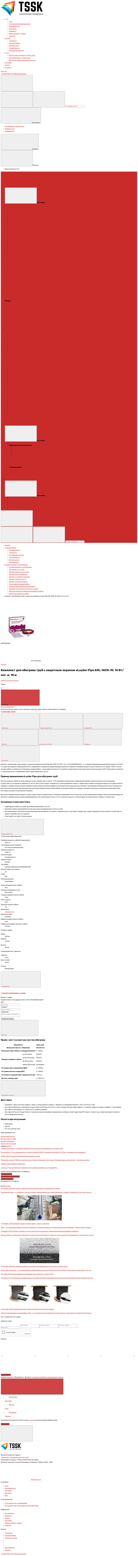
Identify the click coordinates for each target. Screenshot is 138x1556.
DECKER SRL (13, 400)
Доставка (8, 63)
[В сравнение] (16, 613)
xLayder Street (14, 352)
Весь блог (8, 1146)
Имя (2, 1002)
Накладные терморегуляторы (19, 267)
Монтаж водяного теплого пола (19, 58)
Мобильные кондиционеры (18, 500)
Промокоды (13, 29)
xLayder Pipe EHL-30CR (16, 344)
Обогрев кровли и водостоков (31, 354)
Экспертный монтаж (8, 1136)
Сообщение (5, 1012)
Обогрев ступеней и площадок (15, 359)
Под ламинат (13, 216)
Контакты (8, 67)
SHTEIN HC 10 (13, 378)
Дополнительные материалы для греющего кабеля (26, 591)
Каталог (7, 38)
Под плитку (13, 213)
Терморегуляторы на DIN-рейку (19, 269)
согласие (31, 1420)
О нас (11, 21)
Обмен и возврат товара (17, 34)
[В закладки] (46, 613)
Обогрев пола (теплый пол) (18, 574)
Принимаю (5, 1424)
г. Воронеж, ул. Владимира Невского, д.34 (15, 1457)
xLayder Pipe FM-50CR (16, 349)
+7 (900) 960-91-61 (7, 74)
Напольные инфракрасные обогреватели (27, 450)
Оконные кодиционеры (16, 503)
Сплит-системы (14, 508)
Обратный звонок (20, 74)
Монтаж (4, 744)
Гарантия (12, 36)
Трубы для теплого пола (17, 250)
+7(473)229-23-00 (7, 1184)
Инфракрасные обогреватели (19, 443)
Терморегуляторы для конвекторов (21, 474)
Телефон (4, 1007)
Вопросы (87, 744)
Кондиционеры (10, 479)
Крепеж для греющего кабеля (19, 594)
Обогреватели (14, 46)
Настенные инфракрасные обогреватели (27, 448)
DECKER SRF (13, 397)
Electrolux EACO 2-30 (16, 369)
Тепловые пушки (14, 465)
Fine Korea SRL (13, 407)
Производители (14, 26)
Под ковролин (13, 223)
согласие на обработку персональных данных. (47, 1377)
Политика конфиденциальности (20, 24)
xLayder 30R (13, 390)
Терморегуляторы (15, 226)
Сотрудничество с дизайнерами (16, 1503)
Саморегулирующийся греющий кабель (18, 393)
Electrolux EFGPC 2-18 (16, 335)
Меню (37, 186)
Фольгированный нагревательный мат (22, 235)
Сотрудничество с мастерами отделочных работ (22, 1506)
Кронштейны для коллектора (19, 245)
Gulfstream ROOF (14, 371)
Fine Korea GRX (14, 402)
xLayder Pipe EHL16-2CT (17, 347)
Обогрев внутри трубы (12, 354)
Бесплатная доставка (8, 1139)
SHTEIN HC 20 (13, 383)
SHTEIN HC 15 (13, 381)
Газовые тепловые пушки (21, 469)
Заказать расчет (7, 1179)
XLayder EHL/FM (14, 414)
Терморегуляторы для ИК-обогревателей (27, 455)
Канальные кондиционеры (18, 498)
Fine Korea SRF (14, 405)
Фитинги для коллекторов (18, 252)
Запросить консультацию (9, 680)
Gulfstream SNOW (15, 373)
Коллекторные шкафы (16, 243)
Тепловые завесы (15, 462)
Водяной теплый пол (12, 238)
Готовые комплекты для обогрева (16, 332)
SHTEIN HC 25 (13, 385)
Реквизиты (12, 31)
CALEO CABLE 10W (15, 361)
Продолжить (6, 1375)
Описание (5, 728)
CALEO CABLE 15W (15, 364)
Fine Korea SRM (14, 410)
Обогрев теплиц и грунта (34, 359)
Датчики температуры (17, 272)
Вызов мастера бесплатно (10, 1176)
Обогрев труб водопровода (14, 366)
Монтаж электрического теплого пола (22, 55)
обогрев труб (9, 912)
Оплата (7, 65)
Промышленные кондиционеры (19, 505)
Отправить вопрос (8, 1019)
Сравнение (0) (9, 131)
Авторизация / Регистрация (14, 126)
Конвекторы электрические (18, 460)
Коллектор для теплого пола (18, 240)
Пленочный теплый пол (17, 233)
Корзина (35, 149)
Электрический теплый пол (14, 209)
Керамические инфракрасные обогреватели (28, 457)
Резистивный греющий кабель (34, 366)
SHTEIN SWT (13, 412)
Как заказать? (10, 1513)
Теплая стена (13, 211)
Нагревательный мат (16, 228)
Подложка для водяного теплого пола (21, 247)
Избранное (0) (10, 129)
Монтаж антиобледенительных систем (22, 60)
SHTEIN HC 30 (13, 388)
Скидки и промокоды (8, 1141)
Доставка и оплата (45, 744)
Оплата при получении (8, 1144)
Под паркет (13, 221)
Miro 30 (11, 376)
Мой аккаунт (36, 122)
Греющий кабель (14, 43)
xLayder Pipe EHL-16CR (16, 339)
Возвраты (8, 1516)
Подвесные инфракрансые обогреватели (27, 452)
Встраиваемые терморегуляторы (20, 260)
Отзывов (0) (88, 728)
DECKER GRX (13, 395)
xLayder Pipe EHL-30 (15, 342)
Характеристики (46, 728)
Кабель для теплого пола (17, 230)
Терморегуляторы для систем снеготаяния (19, 417)
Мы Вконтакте (36, 1480)
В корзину (5, 704)
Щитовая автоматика (16, 50)
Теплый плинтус (14, 48)
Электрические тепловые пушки (24, 472)
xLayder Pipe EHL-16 (15, 337)
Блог (6, 1495)
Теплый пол (13, 41)
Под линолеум (13, 218)
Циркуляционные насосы (17, 255)
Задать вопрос (6, 1174)
